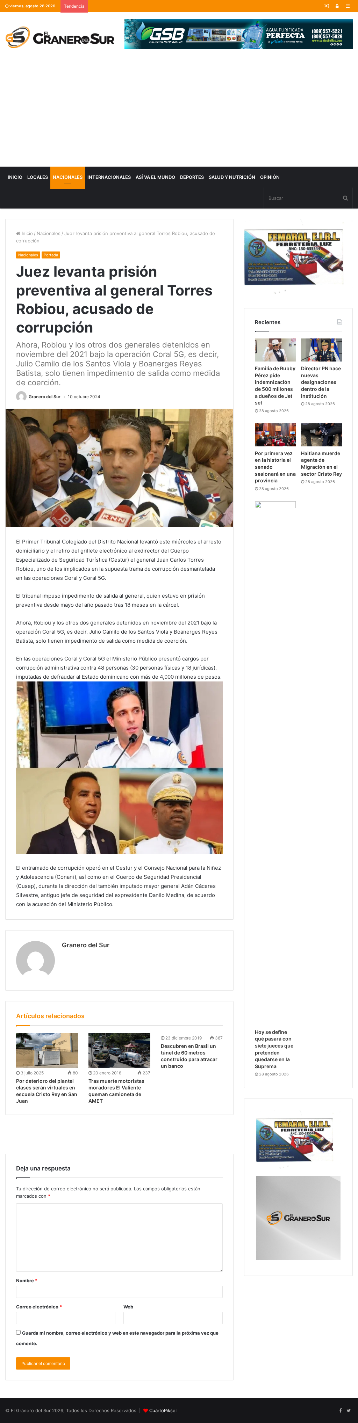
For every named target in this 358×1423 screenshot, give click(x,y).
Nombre (26, 1280)
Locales (37, 177)
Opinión (270, 177)
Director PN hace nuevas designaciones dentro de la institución (321, 382)
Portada (51, 255)
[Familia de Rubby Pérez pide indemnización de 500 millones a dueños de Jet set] (275, 350)
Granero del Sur (44, 396)
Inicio (15, 177)
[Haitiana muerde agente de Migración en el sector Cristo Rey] (321, 434)
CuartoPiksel (163, 1410)
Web (128, 1306)
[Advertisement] (179, 114)
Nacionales (68, 177)
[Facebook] (340, 1411)
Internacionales (109, 177)
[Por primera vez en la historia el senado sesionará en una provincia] (275, 434)
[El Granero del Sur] (59, 37)
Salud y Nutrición (232, 177)
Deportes (192, 177)
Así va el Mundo (155, 177)
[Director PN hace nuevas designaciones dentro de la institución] (321, 350)
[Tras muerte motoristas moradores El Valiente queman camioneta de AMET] (119, 1050)
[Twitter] (348, 1411)
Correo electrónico (39, 1306)
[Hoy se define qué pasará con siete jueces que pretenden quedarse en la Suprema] (275, 763)
